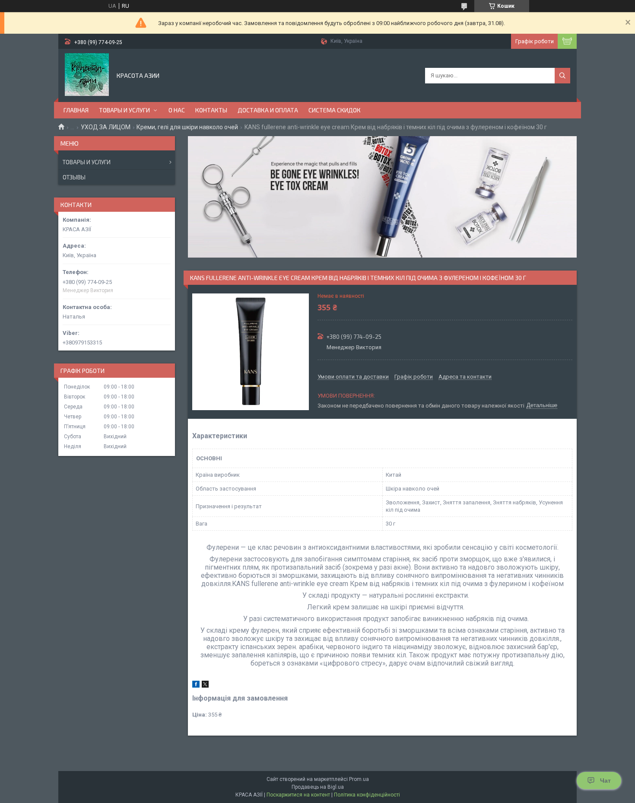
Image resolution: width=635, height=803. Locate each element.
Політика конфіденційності (367, 795)
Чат (605, 780)
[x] (205, 685)
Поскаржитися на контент (298, 795)
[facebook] (196, 685)
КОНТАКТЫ (211, 110)
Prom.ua (359, 779)
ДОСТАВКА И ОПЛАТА (268, 110)
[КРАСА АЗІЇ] (87, 74)
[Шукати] (562, 75)
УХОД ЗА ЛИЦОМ (105, 127)
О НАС (176, 110)
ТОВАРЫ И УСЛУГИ (124, 110)
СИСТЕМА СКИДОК (334, 110)
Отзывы (74, 177)
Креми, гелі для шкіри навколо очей (187, 127)
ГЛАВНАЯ (76, 110)
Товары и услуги (87, 162)
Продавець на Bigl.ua (318, 787)
